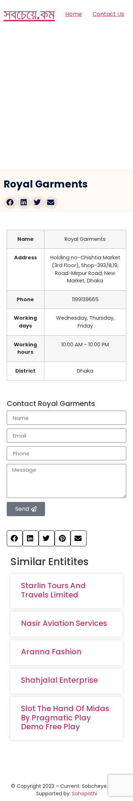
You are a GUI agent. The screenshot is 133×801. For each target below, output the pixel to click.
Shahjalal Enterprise (59, 680)
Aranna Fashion (51, 651)
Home (73, 14)
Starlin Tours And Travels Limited (53, 590)
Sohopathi (84, 793)
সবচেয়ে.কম (29, 14)
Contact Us (108, 14)
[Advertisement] (66, 98)
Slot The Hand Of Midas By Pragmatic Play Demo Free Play (65, 717)
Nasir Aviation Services (64, 623)
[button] (10, 202)
